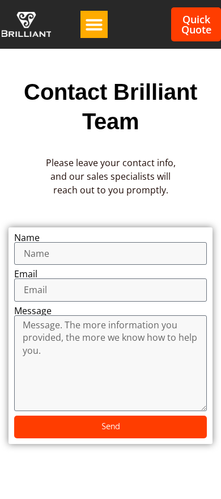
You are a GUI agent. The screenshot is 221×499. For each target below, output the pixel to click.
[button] (94, 24)
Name (27, 237)
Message (33, 310)
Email (25, 273)
